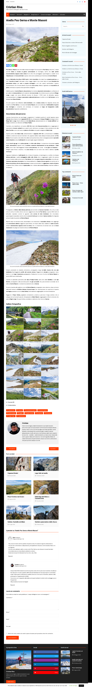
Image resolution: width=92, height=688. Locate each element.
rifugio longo (11, 416)
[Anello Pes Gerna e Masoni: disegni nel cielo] (32, 394)
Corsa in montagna (46, 14)
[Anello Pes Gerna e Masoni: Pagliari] (15, 312)
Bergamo (26, 14)
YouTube (85, 2)
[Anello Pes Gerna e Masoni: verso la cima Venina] (50, 370)
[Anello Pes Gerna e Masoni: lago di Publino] (32, 382)
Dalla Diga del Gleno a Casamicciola (42, 497)
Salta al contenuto (82, 2)
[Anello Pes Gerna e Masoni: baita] (15, 324)
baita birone (11, 410)
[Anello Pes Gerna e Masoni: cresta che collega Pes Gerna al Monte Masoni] (15, 347)
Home (7, 1)
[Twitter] (10, 65)
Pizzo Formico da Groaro (16, 497)
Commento (9, 597)
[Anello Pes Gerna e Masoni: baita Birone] (32, 312)
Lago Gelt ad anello (41, 473)
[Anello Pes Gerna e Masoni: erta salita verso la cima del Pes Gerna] (15, 335)
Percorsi (19, 14)
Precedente (12, 448)
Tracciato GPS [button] (11, 402)
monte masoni (43, 410)
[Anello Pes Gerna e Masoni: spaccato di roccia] (15, 359)
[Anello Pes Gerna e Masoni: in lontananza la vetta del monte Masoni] (50, 359)
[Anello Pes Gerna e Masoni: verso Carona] (50, 394)
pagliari (21, 413)
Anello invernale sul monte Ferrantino (77, 660)
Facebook (77, 2)
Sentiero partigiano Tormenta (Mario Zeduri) (72, 117)
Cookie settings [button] (73, 685)
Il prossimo (53, 448)
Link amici (62, 14)
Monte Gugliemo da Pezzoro (69, 46)
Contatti (12, 1)
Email (7, 619)
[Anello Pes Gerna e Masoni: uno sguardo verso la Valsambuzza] (32, 324)
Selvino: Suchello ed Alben (16, 522)
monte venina (12, 413)
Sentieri (12, 14)
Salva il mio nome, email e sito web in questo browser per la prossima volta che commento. (30, 633)
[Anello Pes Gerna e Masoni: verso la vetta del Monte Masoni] (15, 370)
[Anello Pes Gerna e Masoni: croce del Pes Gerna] (32, 347)
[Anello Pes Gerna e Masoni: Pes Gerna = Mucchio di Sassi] (32, 335)
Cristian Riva (14, 7)
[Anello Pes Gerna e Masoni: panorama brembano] (50, 312)
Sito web (8, 626)
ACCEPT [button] (81, 685)
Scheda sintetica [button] (12, 405)
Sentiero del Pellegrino (68, 49)
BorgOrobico (34, 14)
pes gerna (39, 413)
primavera (48, 413)
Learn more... (11, 681)
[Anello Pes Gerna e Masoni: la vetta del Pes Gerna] (50, 335)
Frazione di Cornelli (77, 198)
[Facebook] (7, 65)
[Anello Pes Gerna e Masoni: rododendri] (50, 324)
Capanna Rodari (13, 473)
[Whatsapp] (13, 65)
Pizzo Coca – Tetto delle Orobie (77, 183)
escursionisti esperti (31, 410)
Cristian (17, 564)
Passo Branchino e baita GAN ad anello (72, 42)
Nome (8, 612)
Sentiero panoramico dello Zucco (46, 522)
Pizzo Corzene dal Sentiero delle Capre (77, 191)
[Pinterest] (16, 65)
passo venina (30, 413)
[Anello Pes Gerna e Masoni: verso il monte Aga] (50, 382)
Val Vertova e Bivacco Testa (75, 65)
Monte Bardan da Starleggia (69, 52)
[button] (70, 125)
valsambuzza (22, 416)
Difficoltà (54, 14)
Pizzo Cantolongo (77, 667)
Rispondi (10, 556)
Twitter (80, 2)
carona (20, 410)
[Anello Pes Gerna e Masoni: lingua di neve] (32, 359)
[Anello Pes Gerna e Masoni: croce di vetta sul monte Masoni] (32, 370)
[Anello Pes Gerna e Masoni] (15, 394)
